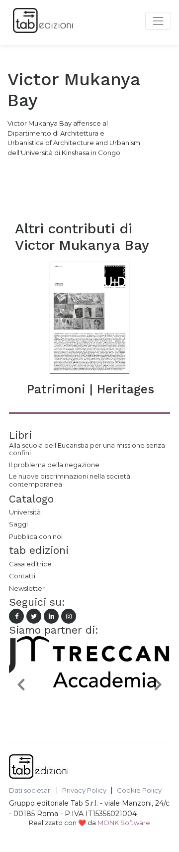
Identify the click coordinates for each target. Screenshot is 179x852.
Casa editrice (30, 564)
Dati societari (30, 790)
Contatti (22, 576)
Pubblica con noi (36, 536)
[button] (21, 684)
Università (25, 512)
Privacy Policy (84, 790)
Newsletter (27, 588)
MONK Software (123, 823)
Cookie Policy (139, 790)
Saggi (18, 524)
